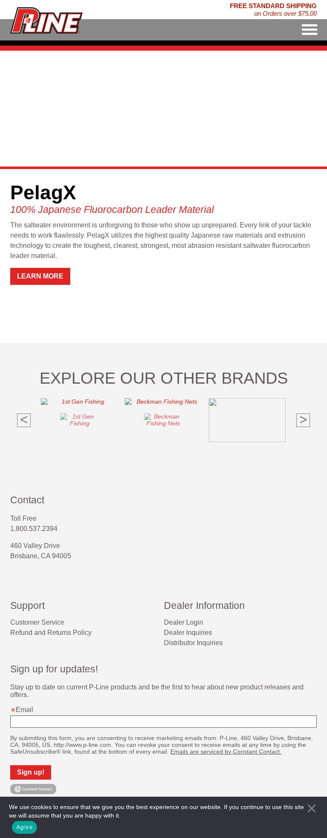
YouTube (44, 578)
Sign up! (30, 772)
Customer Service (37, 622)
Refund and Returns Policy (51, 632)
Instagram (29, 578)
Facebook (13, 578)
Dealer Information (204, 605)
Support (27, 605)
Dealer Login (183, 622)
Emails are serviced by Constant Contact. (225, 751)
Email (24, 709)
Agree (24, 827)
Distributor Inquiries (193, 642)
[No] (311, 808)
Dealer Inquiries (188, 632)
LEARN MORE (40, 276)
